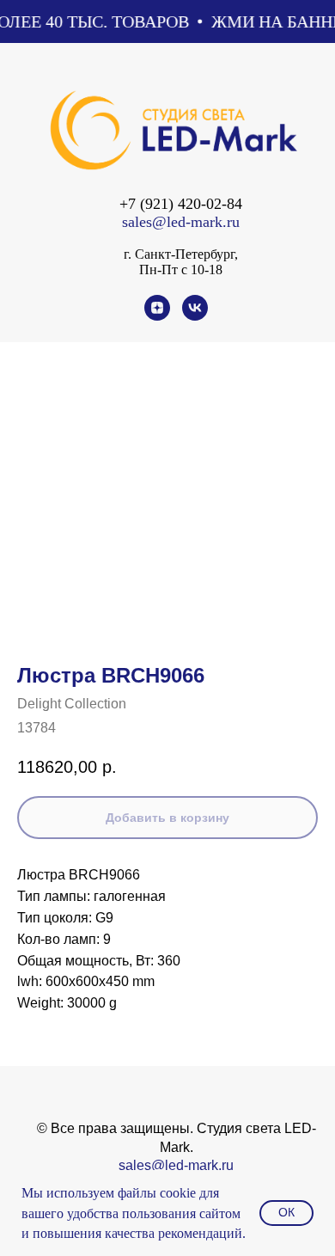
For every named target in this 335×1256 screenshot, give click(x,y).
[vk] (195, 316)
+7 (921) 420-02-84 (180, 203)
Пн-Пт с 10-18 (180, 269)
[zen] (157, 316)
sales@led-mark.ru (181, 221)
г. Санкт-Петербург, (181, 254)
